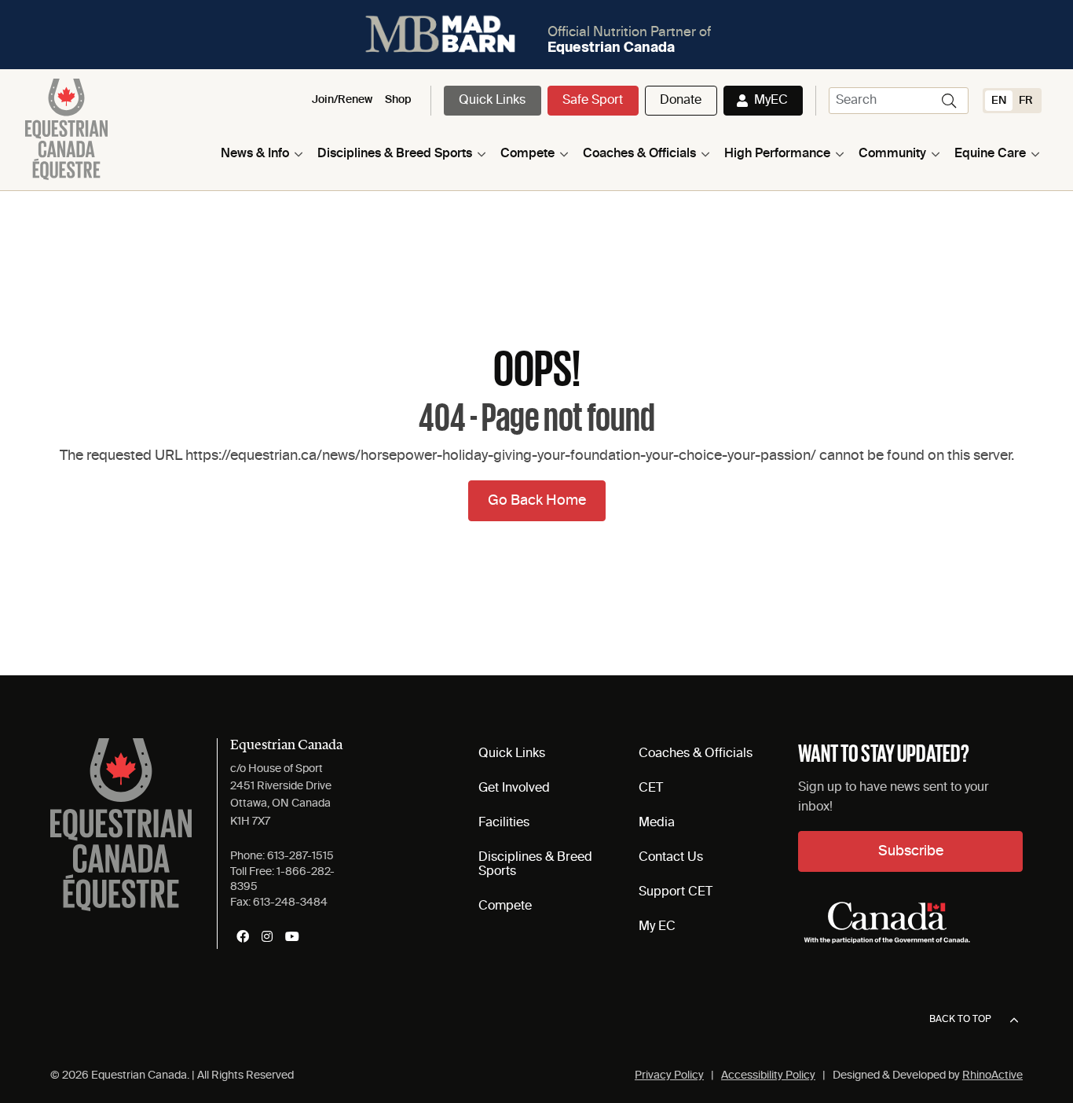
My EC (657, 927)
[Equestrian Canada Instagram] (267, 936)
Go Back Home (537, 501)
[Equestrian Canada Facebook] (242, 936)
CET (651, 788)
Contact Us (671, 857)
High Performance (777, 154)
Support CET (675, 892)
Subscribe (910, 851)
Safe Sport (592, 100)
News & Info (255, 154)
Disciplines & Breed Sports (394, 154)
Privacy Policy (669, 1075)
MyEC (771, 100)
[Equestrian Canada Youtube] (292, 936)
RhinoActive (992, 1075)
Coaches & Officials (639, 154)
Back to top (960, 1019)
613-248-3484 (290, 902)
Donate (680, 100)
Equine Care (990, 154)
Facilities (503, 823)
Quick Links (492, 100)
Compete (527, 154)
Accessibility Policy (768, 1075)
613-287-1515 (300, 856)
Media (657, 823)
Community (892, 154)
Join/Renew (342, 99)
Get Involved (514, 788)
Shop (398, 99)
